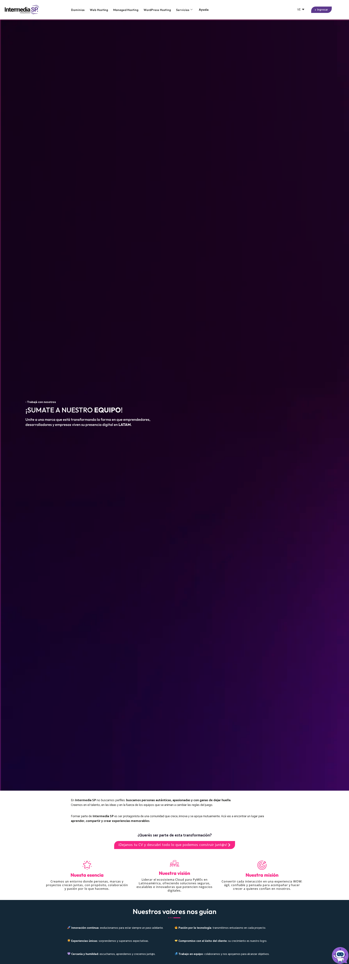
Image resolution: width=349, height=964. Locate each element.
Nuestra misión (262, 875)
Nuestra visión (174, 873)
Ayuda (204, 9)
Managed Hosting (126, 9)
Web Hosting (99, 9)
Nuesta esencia (87, 875)
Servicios (182, 9)
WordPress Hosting (157, 9)
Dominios (78, 9)
